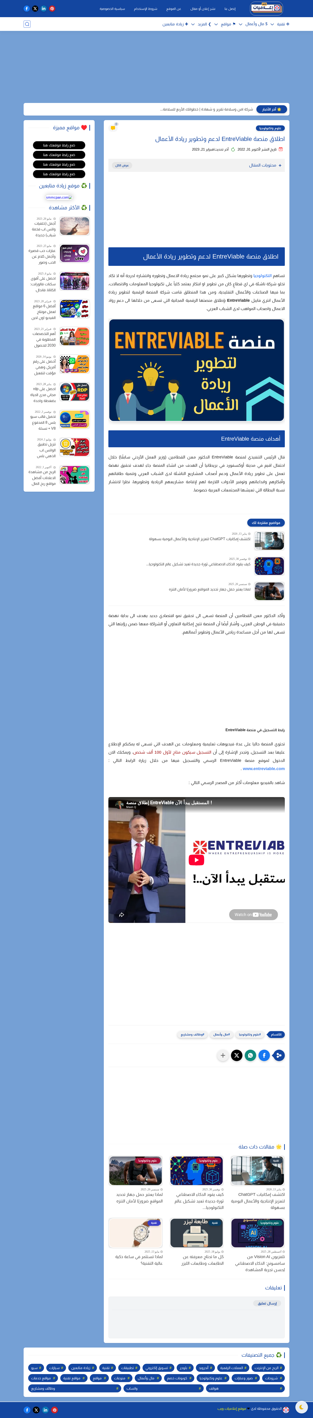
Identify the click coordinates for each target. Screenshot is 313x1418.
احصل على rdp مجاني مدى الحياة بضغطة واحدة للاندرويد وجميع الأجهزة (43, 395)
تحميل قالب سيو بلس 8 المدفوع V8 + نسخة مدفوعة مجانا (43, 423)
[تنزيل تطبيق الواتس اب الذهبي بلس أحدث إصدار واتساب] (74, 447)
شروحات (271, 1378)
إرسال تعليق (267, 1303)
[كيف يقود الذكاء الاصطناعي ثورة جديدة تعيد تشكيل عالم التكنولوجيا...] (269, 566)
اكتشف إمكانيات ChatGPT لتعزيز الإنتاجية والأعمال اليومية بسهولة (199, 539)
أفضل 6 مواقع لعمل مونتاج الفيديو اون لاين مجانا (43, 312)
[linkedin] (44, 8)
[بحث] (27, 24)
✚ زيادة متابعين (175, 24)
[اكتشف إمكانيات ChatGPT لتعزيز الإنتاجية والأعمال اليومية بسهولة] (269, 541)
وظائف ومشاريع (192, 1034)
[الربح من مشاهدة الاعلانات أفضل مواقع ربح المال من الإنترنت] (74, 475)
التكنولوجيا (262, 275)
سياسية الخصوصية (112, 9)
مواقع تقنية (71, 1378)
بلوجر (183, 1368)
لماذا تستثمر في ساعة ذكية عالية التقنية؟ (139, 1260)
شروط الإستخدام (145, 9)
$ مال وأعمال (256, 24)
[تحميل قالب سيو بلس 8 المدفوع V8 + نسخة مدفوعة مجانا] (74, 419)
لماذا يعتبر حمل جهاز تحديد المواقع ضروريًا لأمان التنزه (209, 589)
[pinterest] (52, 8)
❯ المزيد (204, 24)
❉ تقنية (283, 24)
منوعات (119, 1378)
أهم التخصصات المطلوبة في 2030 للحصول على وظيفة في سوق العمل (44, 340)
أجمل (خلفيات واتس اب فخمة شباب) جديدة (44, 229)
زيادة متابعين (80, 1368)
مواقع (97, 1378)
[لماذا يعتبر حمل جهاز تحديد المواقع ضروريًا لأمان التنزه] (269, 591)
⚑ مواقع (228, 24)
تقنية (106, 1368)
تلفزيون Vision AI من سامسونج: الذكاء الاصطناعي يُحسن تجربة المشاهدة (260, 1263)
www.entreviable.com (264, 768)
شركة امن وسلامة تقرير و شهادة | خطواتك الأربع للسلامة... (206, 109)
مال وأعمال (220, 1034)
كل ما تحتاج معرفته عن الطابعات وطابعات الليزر (202, 1260)
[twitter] (35, 8)
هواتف (214, 1388)
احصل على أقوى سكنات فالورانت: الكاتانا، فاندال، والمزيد (43, 284)
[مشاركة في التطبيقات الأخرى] (223, 1055)
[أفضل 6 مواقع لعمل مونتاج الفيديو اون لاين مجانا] (74, 308)
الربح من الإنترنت (266, 1368)
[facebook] (27, 8)
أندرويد (203, 1368)
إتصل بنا (230, 9)
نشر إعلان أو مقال (202, 9)
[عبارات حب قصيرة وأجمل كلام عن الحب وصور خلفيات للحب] (74, 253)
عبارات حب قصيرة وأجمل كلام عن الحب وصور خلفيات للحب (42, 257)
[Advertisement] (156, 67)
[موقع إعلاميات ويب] (266, 9)
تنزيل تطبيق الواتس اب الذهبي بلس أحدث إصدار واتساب (46, 450)
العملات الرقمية (231, 1368)
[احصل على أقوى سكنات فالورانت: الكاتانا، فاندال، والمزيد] (74, 281)
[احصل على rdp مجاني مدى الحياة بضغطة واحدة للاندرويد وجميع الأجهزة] (74, 392)
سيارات (54, 1368)
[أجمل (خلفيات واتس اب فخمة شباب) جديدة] (74, 226)
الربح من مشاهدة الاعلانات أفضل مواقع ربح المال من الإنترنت (42, 478)
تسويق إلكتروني (157, 1368)
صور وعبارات (244, 1378)
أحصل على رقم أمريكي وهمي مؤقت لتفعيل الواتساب (44, 367)
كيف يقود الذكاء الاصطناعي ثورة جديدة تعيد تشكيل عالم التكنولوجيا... (198, 564)
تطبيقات (127, 1368)
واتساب (131, 1388)
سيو (34, 1368)
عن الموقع (173, 9)
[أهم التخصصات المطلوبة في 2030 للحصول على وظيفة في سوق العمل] (74, 336)
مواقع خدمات (41, 1378)
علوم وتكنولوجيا (270, 128)
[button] (264, 1055)
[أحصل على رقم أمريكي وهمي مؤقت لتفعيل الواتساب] (74, 364)
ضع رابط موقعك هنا (59, 145)
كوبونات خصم (177, 1378)
